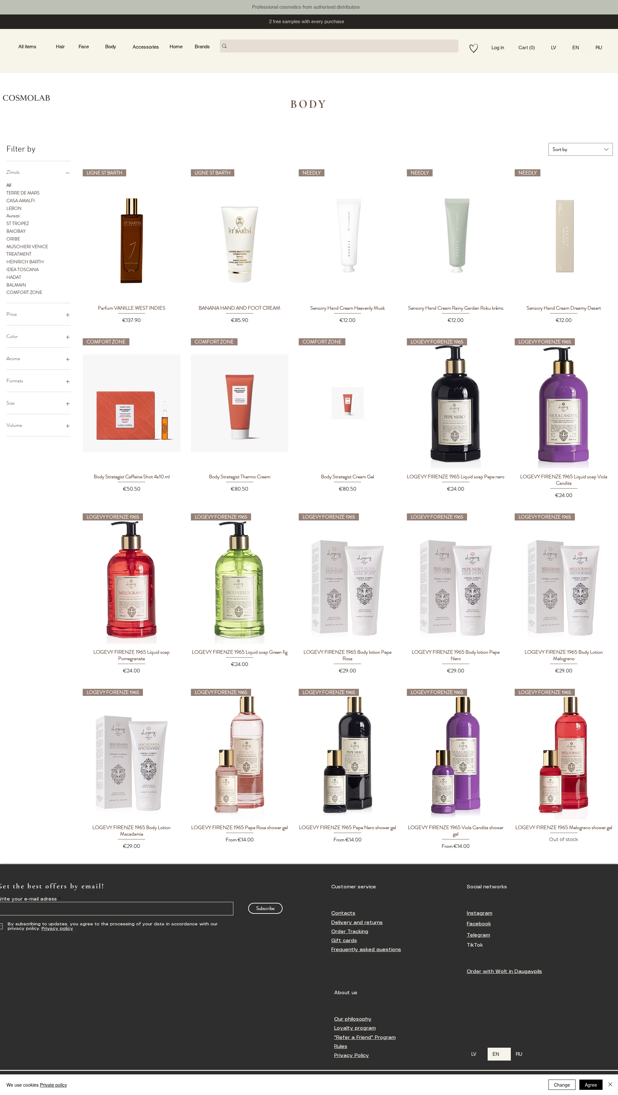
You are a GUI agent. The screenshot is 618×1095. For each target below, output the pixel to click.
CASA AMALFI (20, 200)
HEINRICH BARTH (25, 261)
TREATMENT (19, 254)
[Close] (610, 1085)
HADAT (13, 277)
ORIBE (13, 239)
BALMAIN (16, 285)
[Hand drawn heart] (474, 48)
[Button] (130, 6)
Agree (591, 1084)
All (8, 185)
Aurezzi (13, 215)
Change (562, 1084)
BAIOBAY (16, 231)
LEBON (14, 208)
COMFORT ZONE (24, 292)
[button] (532, 48)
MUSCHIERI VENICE (27, 246)
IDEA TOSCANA (22, 269)
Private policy (53, 1084)
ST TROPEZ (17, 223)
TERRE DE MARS (23, 193)
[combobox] (580, 149)
